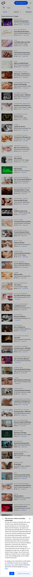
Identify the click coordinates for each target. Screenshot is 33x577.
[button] (30, 518)
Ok (12, 573)
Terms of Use (10, 565)
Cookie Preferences (23, 573)
